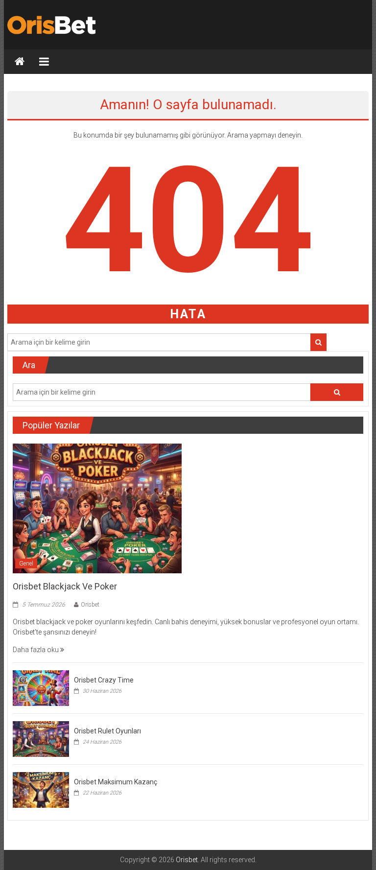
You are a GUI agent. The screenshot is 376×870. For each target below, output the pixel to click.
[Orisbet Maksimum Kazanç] (41, 789)
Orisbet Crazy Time (104, 680)
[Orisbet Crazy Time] (41, 687)
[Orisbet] (19, 61)
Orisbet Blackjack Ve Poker (65, 586)
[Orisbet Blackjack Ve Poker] (97, 508)
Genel (26, 563)
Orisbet (90, 604)
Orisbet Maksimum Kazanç (115, 782)
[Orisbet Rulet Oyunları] (41, 738)
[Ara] (318, 342)
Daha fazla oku (36, 650)
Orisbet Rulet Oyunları (107, 731)
